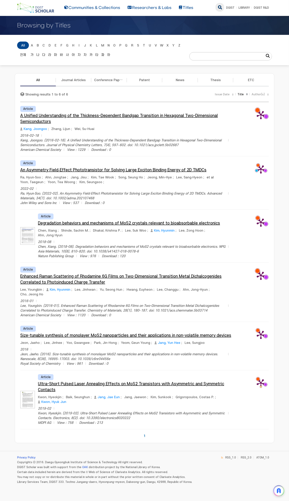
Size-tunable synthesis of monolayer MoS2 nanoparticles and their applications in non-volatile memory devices (125, 335)
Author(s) (258, 94)
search (219, 7)
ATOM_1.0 (262, 457)
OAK (85, 467)
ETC (251, 80)
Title (240, 94)
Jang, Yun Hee (169, 343)
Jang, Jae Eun (109, 397)
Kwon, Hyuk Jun (53, 402)
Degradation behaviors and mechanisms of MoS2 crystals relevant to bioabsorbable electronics (129, 223)
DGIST (230, 7)
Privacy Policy (26, 457)
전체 (23, 55)
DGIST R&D (261, 7)
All (23, 45)
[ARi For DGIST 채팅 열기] (278, 490)
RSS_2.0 (246, 457)
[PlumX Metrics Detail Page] (261, 115)
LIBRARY (244, 7)
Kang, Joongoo (35, 129)
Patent (144, 80)
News (180, 80)
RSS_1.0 (230, 457)
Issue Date (222, 94)
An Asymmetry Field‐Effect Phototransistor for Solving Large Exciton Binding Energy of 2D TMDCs (113, 170)
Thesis (215, 80)
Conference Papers (109, 80)
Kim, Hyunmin (164, 230)
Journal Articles (73, 80)
